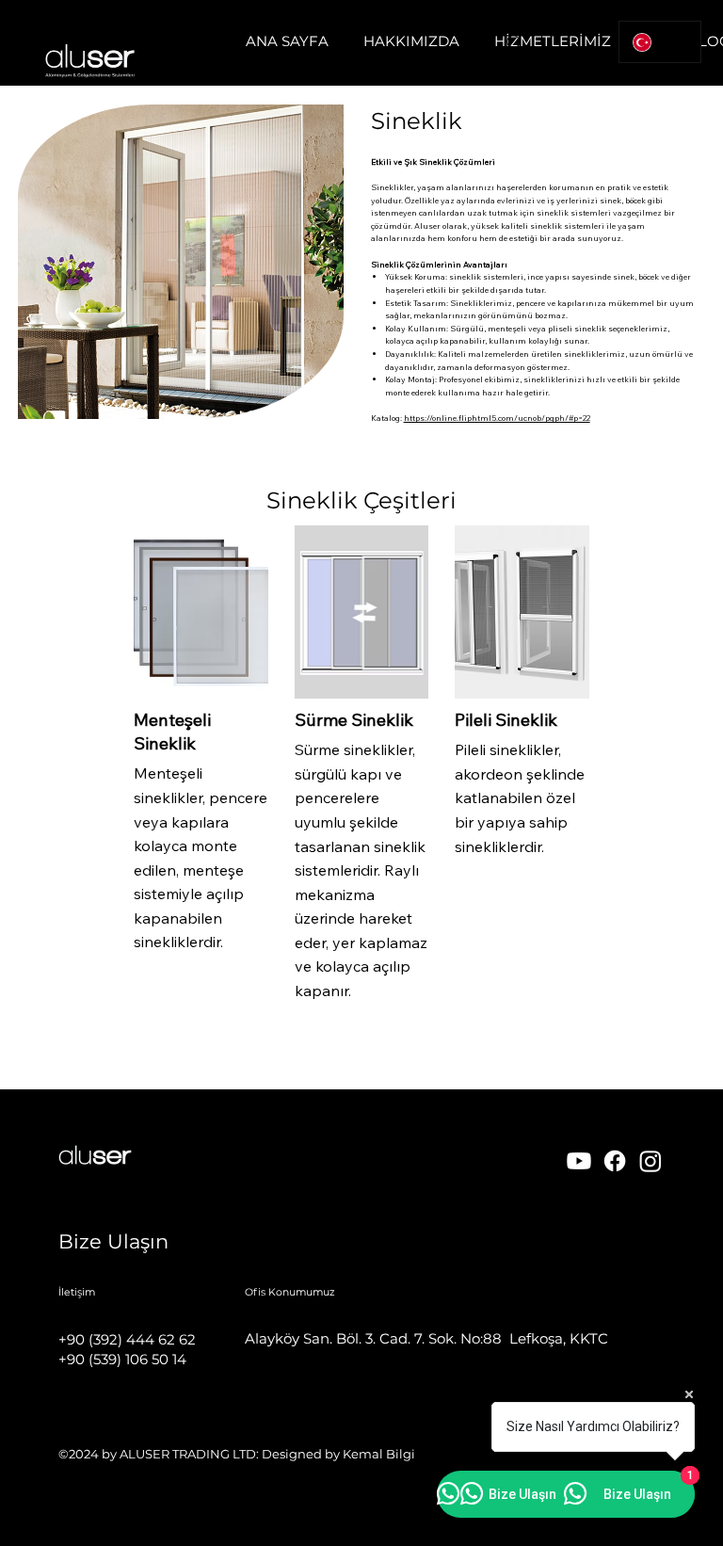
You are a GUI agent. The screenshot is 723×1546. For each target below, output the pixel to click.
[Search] (515, 43)
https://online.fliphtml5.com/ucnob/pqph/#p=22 (497, 417)
